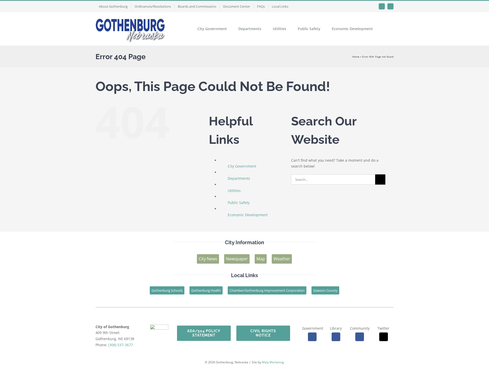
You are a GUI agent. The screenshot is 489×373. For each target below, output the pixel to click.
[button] (385, 28)
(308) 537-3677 (120, 344)
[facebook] (312, 336)
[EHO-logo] (159, 326)
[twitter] (383, 336)
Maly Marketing (273, 362)
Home (355, 56)
